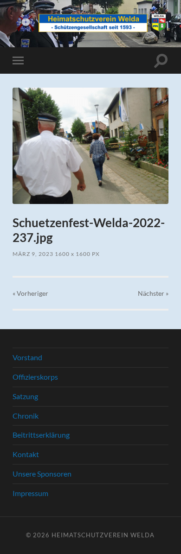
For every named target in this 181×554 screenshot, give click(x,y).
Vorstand (27, 357)
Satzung (25, 396)
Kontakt (26, 454)
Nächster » (153, 293)
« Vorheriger (30, 293)
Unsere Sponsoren (42, 473)
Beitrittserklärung (41, 434)
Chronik (26, 415)
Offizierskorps (35, 376)
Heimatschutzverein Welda (103, 535)
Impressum (30, 493)
